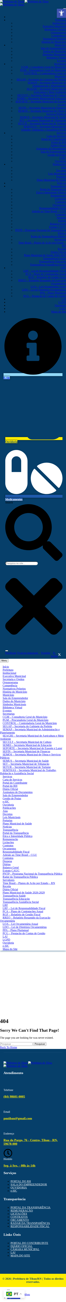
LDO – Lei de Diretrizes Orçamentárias (44, 289)
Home (33, 973)
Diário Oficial (58, 145)
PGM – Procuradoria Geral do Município (43, 70)
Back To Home (8, 1047)
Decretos (61, 170)
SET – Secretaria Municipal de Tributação (42, 120)
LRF (63, 267)
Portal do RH (58, 142)
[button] (61, 13)
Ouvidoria (60, 161)
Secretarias (60, 63)
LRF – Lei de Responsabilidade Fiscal (44, 270)
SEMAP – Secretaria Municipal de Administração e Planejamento (47, 84)
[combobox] (21, 563)
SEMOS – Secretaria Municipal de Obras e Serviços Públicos (30, 756)
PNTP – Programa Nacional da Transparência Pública (32, 873)
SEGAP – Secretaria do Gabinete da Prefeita (41, 79)
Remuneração (58, 195)
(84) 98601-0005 (14, 1096)
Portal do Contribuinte (53, 139)
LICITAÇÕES (19, 1213)
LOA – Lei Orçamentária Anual (48, 286)
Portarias (61, 176)
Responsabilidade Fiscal (52, 208)
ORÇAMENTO (20, 1220)
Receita (62, 248)
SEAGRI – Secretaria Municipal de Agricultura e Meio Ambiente (46, 90)
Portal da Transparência (53, 189)
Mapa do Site (58, 311)
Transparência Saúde (54, 258)
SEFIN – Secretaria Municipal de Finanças (42, 107)
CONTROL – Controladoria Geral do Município (30, 723)
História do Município (54, 41)
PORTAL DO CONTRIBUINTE (29, 1243)
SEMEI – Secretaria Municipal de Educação (41, 98)
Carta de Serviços (56, 136)
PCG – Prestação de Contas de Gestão (44, 296)
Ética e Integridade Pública (51, 192)
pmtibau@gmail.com (18, 1118)
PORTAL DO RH (21, 1181)
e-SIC (62, 157)
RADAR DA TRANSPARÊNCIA (30, 1223)
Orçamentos (59, 205)
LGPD (62, 302)
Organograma (58, 32)
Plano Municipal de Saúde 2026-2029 (45, 255)
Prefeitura (60, 19)
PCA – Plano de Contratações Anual (46, 274)
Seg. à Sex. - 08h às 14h (19, 1165)
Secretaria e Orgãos (55, 29)
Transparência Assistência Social (48, 264)
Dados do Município (54, 51)
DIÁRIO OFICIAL (22, 1246)
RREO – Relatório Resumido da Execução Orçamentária (25, 919)
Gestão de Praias (57, 154)
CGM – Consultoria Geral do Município (43, 67)
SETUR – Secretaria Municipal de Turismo (42, 123)
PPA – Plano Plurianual (53, 292)
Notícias (61, 183)
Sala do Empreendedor (53, 48)
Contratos (60, 201)
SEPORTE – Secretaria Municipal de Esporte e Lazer (32, 748)
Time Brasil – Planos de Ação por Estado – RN (29, 883)
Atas (63, 167)
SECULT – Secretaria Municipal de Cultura (41, 95)
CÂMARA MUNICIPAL (25, 1249)
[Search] (6, 650)
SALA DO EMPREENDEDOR (29, 1184)
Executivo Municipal (54, 26)
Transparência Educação (52, 261)
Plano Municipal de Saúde (51, 179)
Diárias (62, 220)
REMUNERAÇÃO (22, 1210)
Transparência (58, 186)
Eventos (61, 60)
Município (60, 45)
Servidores (60, 239)
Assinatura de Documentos (51, 148)
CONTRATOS (19, 1216)
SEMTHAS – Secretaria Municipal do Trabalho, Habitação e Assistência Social (43, 128)
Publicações (59, 164)
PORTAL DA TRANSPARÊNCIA (31, 1207)
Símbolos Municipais (54, 54)
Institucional (59, 23)
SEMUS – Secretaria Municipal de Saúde (43, 117)
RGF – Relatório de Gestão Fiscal (47, 277)
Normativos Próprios (54, 38)
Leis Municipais (57, 173)
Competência (58, 35)
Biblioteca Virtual (56, 57)
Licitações (60, 198)
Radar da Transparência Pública (48, 236)
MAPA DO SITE (20, 1255)
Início (6, 666)
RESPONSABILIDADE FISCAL (30, 1226)
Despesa (61, 217)
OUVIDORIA (19, 1187)
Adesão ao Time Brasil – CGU (49, 211)
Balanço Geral (58, 223)
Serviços (61, 132)
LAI (63, 299)
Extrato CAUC (57, 227)
